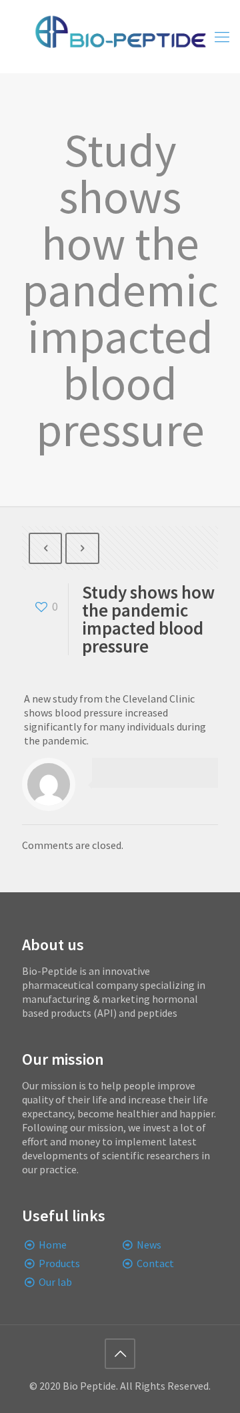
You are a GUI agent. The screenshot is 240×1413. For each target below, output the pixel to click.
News (149, 1244)
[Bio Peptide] (120, 37)
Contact (155, 1263)
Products (59, 1263)
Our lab (55, 1281)
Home (53, 1244)
